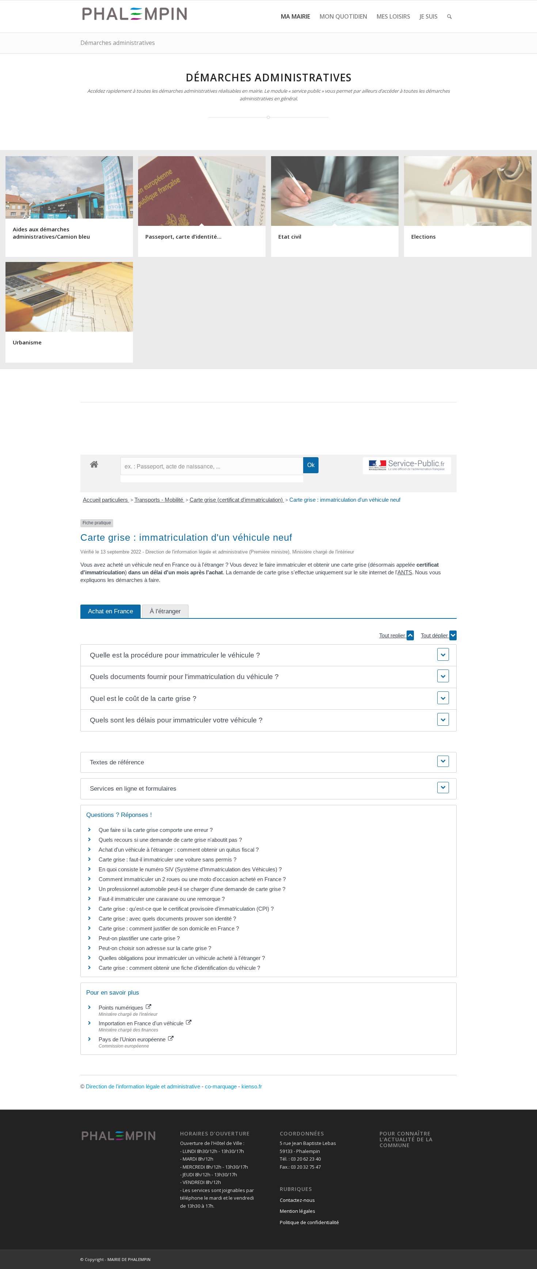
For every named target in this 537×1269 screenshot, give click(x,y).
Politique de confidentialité (309, 1222)
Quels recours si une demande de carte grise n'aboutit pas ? (170, 840)
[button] (268, 655)
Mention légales (297, 1211)
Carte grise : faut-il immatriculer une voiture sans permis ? (167, 859)
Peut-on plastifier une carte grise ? (139, 938)
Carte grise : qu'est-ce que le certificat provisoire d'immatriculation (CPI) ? (186, 909)
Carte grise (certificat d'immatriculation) (237, 500)
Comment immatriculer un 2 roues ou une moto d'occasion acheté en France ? (192, 879)
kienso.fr (251, 1086)
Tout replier (393, 635)
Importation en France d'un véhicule (142, 1023)
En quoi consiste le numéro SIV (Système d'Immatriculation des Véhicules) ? (190, 869)
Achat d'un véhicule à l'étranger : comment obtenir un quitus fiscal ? (179, 849)
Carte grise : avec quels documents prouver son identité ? (168, 918)
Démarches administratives (117, 43)
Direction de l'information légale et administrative (143, 1086)
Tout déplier (435, 635)
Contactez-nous (297, 1200)
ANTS (404, 572)
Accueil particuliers (106, 500)
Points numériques (122, 1007)
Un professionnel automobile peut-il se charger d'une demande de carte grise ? (192, 889)
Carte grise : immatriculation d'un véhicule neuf (344, 500)
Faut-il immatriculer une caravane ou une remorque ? (162, 899)
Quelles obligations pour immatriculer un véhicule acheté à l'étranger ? (182, 958)
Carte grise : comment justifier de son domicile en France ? (169, 928)
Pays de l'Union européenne (133, 1039)
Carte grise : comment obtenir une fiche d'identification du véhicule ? (179, 968)
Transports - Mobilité (159, 500)
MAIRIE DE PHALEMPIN (129, 1259)
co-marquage (221, 1086)
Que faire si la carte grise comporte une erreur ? (156, 830)
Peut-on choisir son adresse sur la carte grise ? (155, 948)
